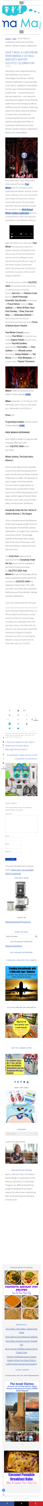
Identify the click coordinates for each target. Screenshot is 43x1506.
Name (7, 836)
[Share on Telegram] (18, 724)
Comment (9, 814)
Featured (18, 733)
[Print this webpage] (26, 715)
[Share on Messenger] (9, 728)
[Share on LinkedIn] (9, 715)
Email (7, 844)
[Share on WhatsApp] (26, 719)
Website (8, 851)
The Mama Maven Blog (21, 16)
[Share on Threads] (26, 724)
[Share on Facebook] (9, 710)
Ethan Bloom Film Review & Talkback (21, 1336)
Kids (14, 38)
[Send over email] (18, 715)
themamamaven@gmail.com (18, 921)
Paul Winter (28, 735)
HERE (28, 394)
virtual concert (18, 737)
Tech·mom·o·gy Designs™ (21, 1498)
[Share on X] (18, 710)
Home (8, 38)
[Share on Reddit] (18, 719)
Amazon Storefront (13, 945)
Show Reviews (32, 733)
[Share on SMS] (9, 724)
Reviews (26, 733)
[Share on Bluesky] (18, 728)
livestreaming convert (18, 735)
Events (13, 733)
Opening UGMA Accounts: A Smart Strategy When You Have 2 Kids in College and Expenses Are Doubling (21, 1360)
